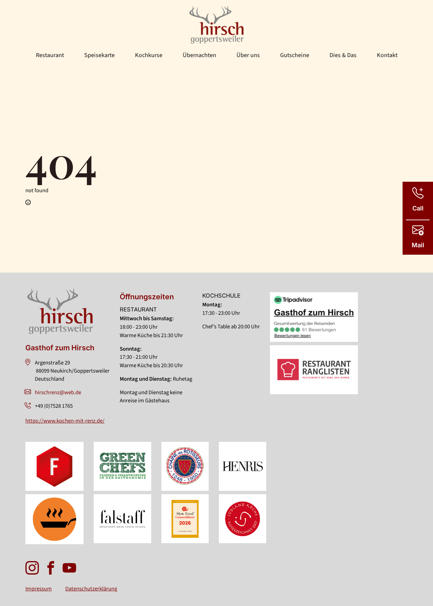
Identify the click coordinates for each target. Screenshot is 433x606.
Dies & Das (343, 55)
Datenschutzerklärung (91, 589)
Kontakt (387, 55)
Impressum (38, 589)
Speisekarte (99, 55)
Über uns (248, 55)
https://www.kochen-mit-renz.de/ (65, 421)
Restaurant (50, 55)
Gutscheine (294, 55)
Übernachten (199, 55)
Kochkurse (148, 55)
